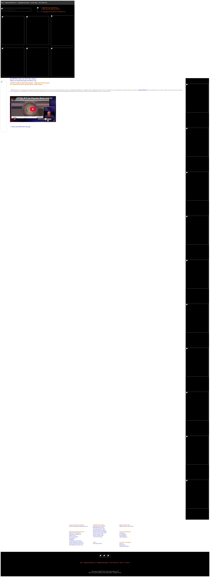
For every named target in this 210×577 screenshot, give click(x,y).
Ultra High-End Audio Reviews (76, 544)
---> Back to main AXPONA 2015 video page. (20, 126)
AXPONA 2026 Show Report (99, 530)
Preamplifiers (72, 538)
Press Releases (122, 545)
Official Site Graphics (124, 546)
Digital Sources (72, 535)
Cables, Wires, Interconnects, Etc (76, 543)
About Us (121, 543)
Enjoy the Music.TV (143, 90)
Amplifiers (71, 539)
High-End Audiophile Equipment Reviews (78, 526)
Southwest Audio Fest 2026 (99, 526)
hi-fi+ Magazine (123, 534)
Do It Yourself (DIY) (73, 537)
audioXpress (122, 533)
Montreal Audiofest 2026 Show (100, 531)
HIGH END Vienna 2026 (98, 527)
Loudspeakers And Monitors (75, 540)
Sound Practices (122, 535)
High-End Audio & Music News (126, 526)
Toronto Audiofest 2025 (98, 535)
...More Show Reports (97, 536)
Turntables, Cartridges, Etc (75, 534)
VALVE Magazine (123, 537)
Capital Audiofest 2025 (98, 534)
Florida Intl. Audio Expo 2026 (99, 532)
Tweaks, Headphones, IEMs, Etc (76, 542)
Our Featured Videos (97, 543)
